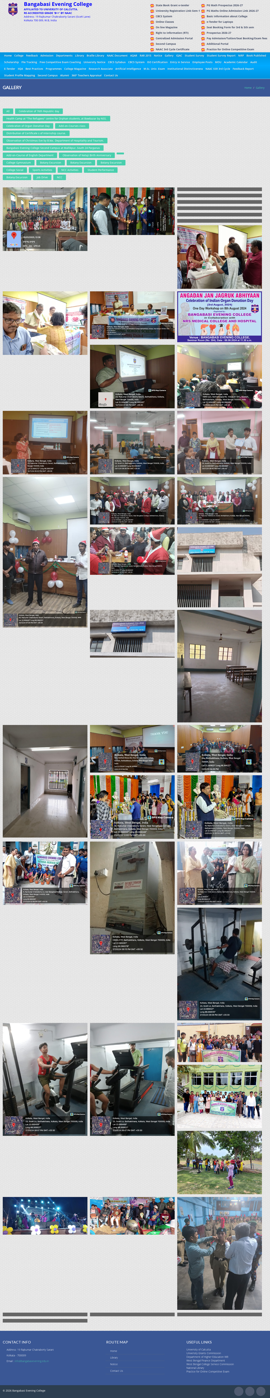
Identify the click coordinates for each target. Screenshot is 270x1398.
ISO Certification (157, 62)
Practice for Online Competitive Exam (230, 49)
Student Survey (194, 55)
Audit (253, 62)
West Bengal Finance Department (205, 1360)
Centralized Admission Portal (174, 38)
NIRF (241, 55)
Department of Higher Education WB (207, 1357)
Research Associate (101, 68)
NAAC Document (117, 55)
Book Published (256, 55)
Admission (46, 55)
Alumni (64, 75)
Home (8, 55)
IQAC (179, 55)
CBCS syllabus (117, 62)
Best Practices (34, 68)
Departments (64, 55)
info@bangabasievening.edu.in (32, 1361)
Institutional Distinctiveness (185, 68)
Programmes (54, 68)
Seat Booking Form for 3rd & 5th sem (230, 27)
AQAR (133, 55)
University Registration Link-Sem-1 (178, 10)
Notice (158, 55)
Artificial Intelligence (128, 68)
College (19, 55)
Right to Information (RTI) (172, 33)
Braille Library (95, 55)
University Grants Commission (203, 1353)
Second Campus (166, 44)
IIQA (20, 68)
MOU (218, 62)
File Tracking (29, 62)
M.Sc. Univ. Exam (154, 68)
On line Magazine (166, 27)
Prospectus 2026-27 (219, 33)
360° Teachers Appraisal (87, 75)
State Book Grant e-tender (172, 5)
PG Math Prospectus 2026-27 (225, 5)
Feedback (32, 55)
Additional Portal (217, 44)
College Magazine (75, 68)
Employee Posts (202, 62)
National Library (195, 1368)
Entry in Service (180, 62)
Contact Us (111, 75)
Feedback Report (243, 68)
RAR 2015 (145, 55)
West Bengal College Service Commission (210, 1364)
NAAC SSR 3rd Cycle (218, 68)
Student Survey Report (221, 55)
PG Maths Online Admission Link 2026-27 (233, 10)
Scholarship (11, 62)
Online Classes (165, 21)
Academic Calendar (236, 62)
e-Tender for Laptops (220, 21)
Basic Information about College (227, 16)
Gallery (169, 55)
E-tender (9, 68)
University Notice (94, 62)
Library (79, 55)
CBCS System (164, 16)
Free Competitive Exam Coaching (60, 62)
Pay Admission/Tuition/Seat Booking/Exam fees (237, 38)
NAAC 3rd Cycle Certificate (172, 49)
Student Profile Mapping (19, 75)
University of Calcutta (198, 1349)
